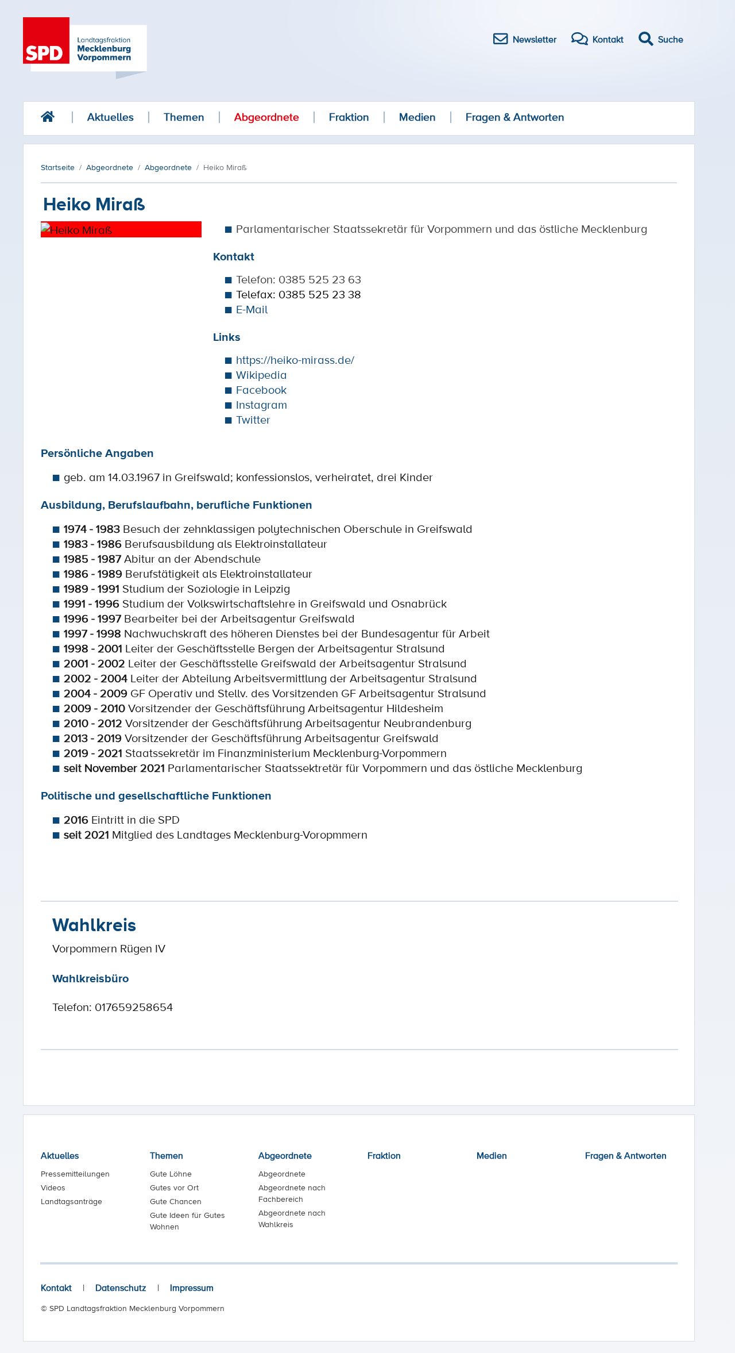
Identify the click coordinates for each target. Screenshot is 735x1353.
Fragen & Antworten (515, 117)
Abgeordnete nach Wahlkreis (292, 1218)
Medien (417, 117)
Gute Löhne (171, 1173)
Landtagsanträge (71, 1201)
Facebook (261, 390)
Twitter (253, 420)
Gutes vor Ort (174, 1187)
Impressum (192, 1287)
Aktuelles (110, 117)
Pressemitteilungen (75, 1173)
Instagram (261, 405)
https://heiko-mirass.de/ (295, 360)
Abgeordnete (266, 117)
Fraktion (349, 117)
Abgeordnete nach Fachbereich (292, 1193)
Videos (53, 1187)
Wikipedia (261, 375)
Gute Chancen (176, 1201)
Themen (184, 117)
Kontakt (56, 1287)
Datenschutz (120, 1287)
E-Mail (252, 309)
